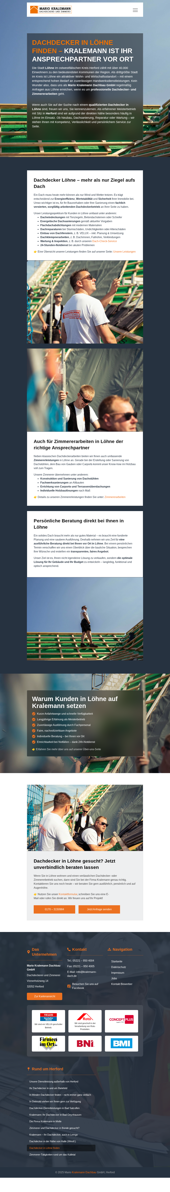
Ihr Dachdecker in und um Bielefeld (48, 1088)
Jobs (114, 978)
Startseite (116, 961)
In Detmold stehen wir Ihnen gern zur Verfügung (55, 1101)
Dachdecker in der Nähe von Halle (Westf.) (52, 1141)
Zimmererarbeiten (115, 497)
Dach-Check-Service (104, 241)
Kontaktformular (68, 894)
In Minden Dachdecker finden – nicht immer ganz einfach (60, 1094)
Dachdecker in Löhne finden (44, 1148)
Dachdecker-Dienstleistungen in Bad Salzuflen (54, 1108)
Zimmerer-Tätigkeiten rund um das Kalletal (52, 1154)
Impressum (117, 972)
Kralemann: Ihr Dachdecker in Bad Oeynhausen (55, 1114)
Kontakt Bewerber (121, 984)
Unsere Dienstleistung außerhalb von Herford (53, 1081)
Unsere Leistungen (124, 251)
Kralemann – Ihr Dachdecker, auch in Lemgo (53, 1134)
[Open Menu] (136, 10)
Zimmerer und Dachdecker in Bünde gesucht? (54, 1128)
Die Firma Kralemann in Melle (45, 1121)
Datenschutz (118, 967)
